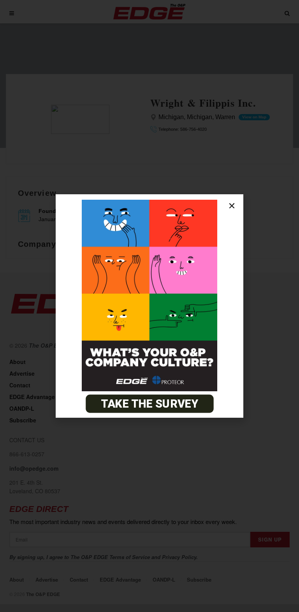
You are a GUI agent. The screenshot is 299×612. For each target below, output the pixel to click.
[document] (149, 306)
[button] (232, 205)
